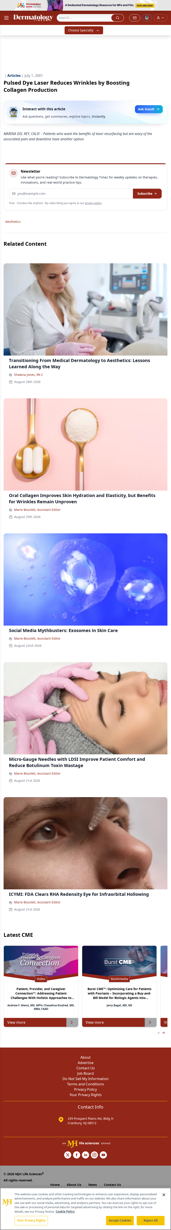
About (85, 1057)
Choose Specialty (80, 30)
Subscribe (144, 193)
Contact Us (85, 1068)
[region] (85, 1209)
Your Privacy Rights (85, 1094)
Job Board (85, 1073)
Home (55, 1185)
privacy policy (93, 203)
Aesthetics (13, 221)
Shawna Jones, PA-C (28, 374)
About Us (74, 1185)
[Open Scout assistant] (147, 17)
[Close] (164, 1195)
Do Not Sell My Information (86, 1078)
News (92, 1185)
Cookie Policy (65, 1212)
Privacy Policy (85, 1089)
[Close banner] (165, 6)
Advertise (86, 1062)
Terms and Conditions (85, 1084)
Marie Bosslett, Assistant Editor (37, 510)
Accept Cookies (120, 1220)
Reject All (151, 1220)
